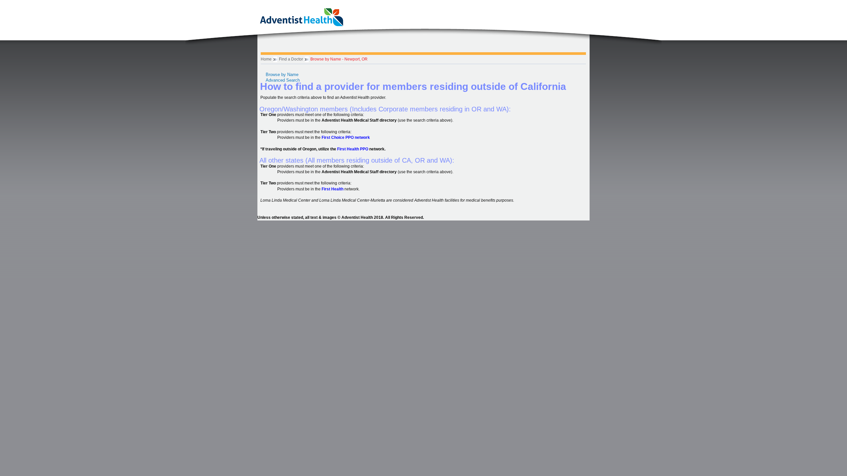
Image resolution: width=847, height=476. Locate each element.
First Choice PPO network (346, 137)
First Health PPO (352, 149)
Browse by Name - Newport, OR (339, 59)
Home (266, 59)
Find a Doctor (291, 59)
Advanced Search (283, 80)
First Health (332, 189)
